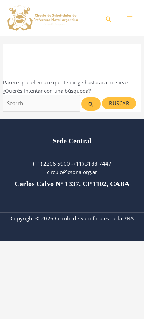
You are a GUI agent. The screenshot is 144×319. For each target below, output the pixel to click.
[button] (109, 18)
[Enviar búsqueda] (91, 104)
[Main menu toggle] (129, 18)
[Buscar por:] (52, 103)
